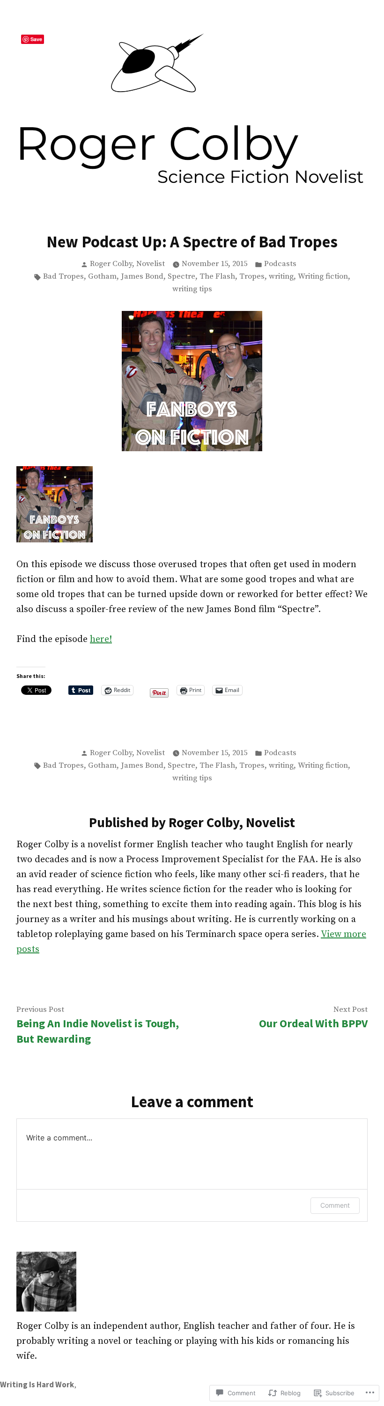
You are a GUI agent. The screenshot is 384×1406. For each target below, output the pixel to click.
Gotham (102, 276)
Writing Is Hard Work (37, 1385)
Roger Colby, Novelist (127, 264)
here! (101, 639)
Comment (335, 1205)
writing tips (192, 289)
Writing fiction (323, 276)
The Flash (217, 276)
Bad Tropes (63, 276)
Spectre (181, 276)
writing (281, 276)
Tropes (252, 276)
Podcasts (280, 264)
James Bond (142, 276)
